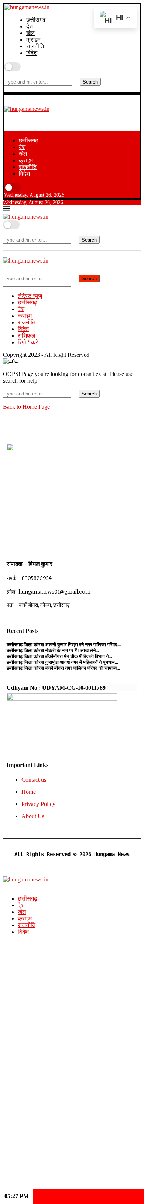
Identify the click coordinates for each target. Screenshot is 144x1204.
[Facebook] (17, 116)
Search (90, 82)
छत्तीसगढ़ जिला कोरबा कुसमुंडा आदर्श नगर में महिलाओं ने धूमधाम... (62, 662)
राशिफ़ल (26, 335)
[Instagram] (7, 116)
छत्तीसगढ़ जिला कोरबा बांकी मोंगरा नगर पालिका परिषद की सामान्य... (63, 668)
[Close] (6, 89)
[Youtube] (37, 116)
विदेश (31, 53)
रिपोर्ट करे (28, 342)
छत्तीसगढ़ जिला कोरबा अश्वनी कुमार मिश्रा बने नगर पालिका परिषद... (64, 644)
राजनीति (35, 46)
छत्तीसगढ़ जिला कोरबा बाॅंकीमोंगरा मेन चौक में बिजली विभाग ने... (59, 656)
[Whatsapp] (47, 116)
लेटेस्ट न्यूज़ (30, 296)
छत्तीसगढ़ (36, 20)
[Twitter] (27, 116)
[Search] (6, 74)
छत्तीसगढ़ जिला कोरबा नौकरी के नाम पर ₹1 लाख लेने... (53, 650)
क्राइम (33, 39)
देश (29, 26)
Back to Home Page (26, 407)
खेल (30, 33)
